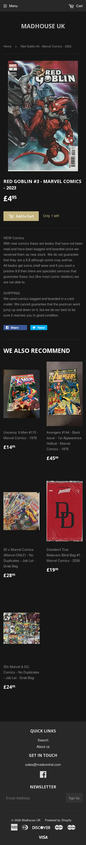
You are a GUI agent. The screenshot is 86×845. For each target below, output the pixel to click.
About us (43, 746)
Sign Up (74, 798)
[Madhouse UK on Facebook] (43, 775)
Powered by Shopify (58, 820)
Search (43, 740)
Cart (79, 5)
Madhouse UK (43, 26)
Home (7, 46)
